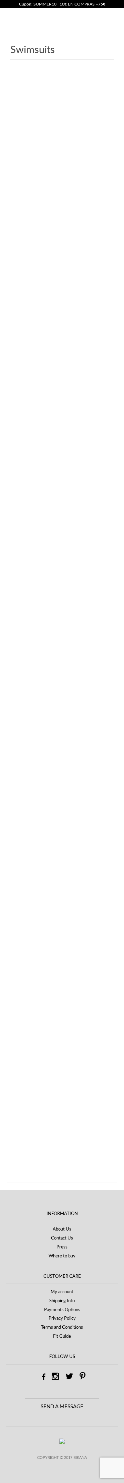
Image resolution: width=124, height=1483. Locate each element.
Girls (22, 1021)
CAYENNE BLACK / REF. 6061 (61, 151)
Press (62, 1247)
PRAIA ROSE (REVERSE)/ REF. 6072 (61, 697)
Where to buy (62, 1256)
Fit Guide (62, 1336)
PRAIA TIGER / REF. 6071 (61, 841)
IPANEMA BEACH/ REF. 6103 (61, 448)
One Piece (28, 1034)
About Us (62, 1229)
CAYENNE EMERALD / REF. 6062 (61, 199)
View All (18, 1098)
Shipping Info (62, 1301)
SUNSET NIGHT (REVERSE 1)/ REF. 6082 (61, 897)
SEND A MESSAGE (62, 1406)
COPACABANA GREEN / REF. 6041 (60, 296)
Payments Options (62, 1310)
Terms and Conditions (62, 1327)
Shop (34, 90)
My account (62, 1292)
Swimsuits (28, 1073)
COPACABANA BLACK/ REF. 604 (60, 248)
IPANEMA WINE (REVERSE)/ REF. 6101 (61, 600)
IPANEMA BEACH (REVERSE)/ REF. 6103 (61, 400)
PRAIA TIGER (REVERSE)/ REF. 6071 (60, 793)
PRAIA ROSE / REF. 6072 (61, 745)
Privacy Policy (62, 1318)
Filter (23, 1163)
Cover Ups (28, 1008)
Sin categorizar (32, 1060)
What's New (30, 1086)
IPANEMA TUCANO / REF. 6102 (61, 496)
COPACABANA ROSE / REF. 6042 (61, 344)
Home (16, 90)
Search (20, 961)
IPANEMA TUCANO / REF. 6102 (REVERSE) (61, 552)
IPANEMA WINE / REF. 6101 (61, 648)
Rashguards (29, 1047)
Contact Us (62, 1238)
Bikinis (24, 995)
